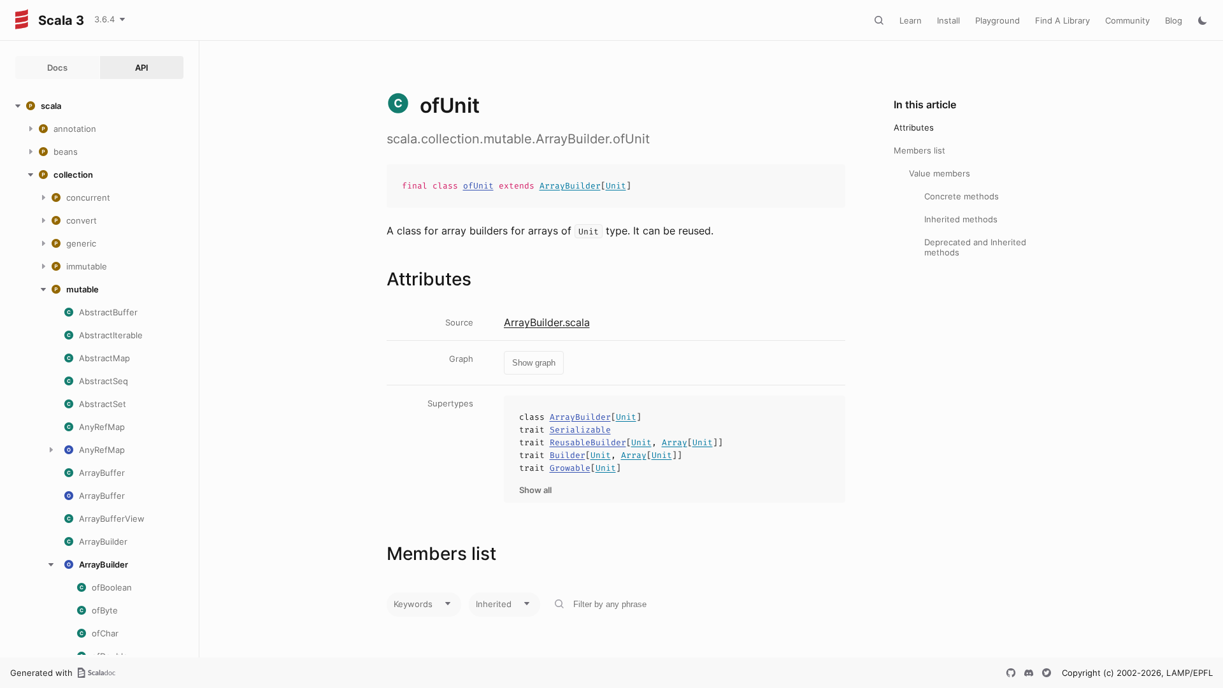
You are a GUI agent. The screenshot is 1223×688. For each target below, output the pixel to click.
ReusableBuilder (588, 442)
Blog (1173, 20)
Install (948, 20)
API (141, 67)
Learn (910, 20)
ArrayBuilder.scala (547, 322)
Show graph (533, 363)
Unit (616, 185)
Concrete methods (961, 196)
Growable (570, 467)
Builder (567, 455)
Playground (997, 20)
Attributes (914, 127)
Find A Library (1062, 20)
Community (1127, 20)
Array (674, 442)
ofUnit (478, 185)
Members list (919, 150)
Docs (57, 67)
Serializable (580, 429)
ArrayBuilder (570, 185)
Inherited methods (961, 219)
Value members (939, 173)
